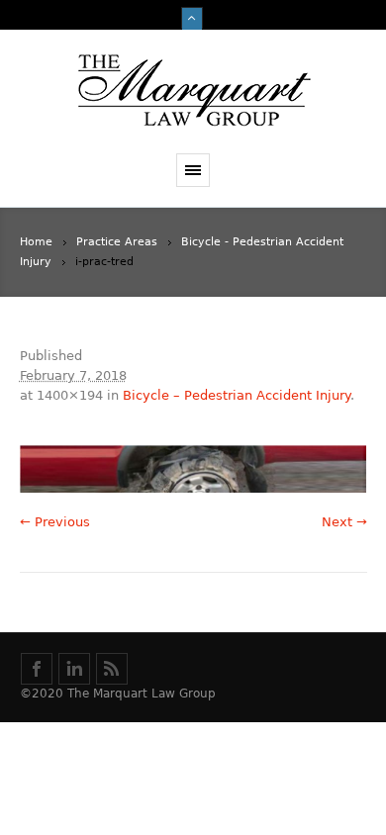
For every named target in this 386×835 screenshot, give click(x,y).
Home (36, 241)
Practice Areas (116, 241)
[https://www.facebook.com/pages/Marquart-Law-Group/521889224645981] (36, 669)
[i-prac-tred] (193, 469)
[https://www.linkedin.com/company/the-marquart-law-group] (74, 669)
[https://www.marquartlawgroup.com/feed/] (112, 669)
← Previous (55, 521)
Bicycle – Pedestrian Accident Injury (236, 395)
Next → (344, 521)
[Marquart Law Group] (193, 91)
